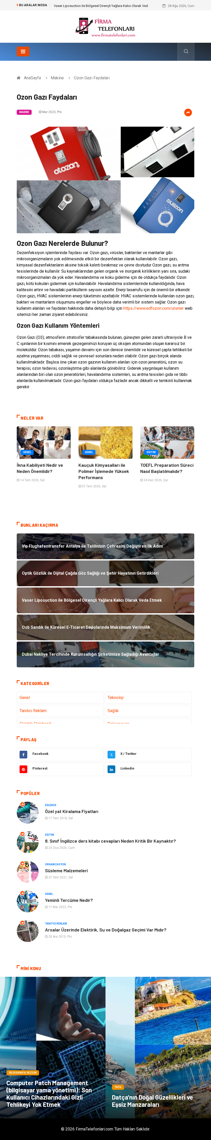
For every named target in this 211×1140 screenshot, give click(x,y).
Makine (57, 77)
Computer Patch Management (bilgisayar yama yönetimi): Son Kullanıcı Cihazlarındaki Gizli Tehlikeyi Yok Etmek (49, 1093)
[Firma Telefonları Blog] (105, 26)
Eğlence (50, 805)
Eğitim (151, 452)
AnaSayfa (32, 77)
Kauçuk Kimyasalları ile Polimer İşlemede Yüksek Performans (103, 471)
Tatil (118, 1087)
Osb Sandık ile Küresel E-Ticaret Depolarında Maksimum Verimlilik (102, 6)
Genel (27, 452)
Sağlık (113, 710)
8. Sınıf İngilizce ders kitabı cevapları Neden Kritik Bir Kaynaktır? (110, 841)
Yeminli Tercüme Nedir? (69, 900)
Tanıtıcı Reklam (33, 710)
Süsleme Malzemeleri (66, 870)
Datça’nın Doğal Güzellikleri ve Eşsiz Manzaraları (152, 1100)
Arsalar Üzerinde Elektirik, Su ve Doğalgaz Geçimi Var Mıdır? (105, 929)
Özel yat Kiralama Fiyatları (71, 811)
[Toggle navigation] (23, 51)
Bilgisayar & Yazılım (23, 1072)
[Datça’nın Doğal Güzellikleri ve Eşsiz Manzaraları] (158, 1047)
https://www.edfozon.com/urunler (153, 308)
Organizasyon (55, 864)
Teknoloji (116, 697)
